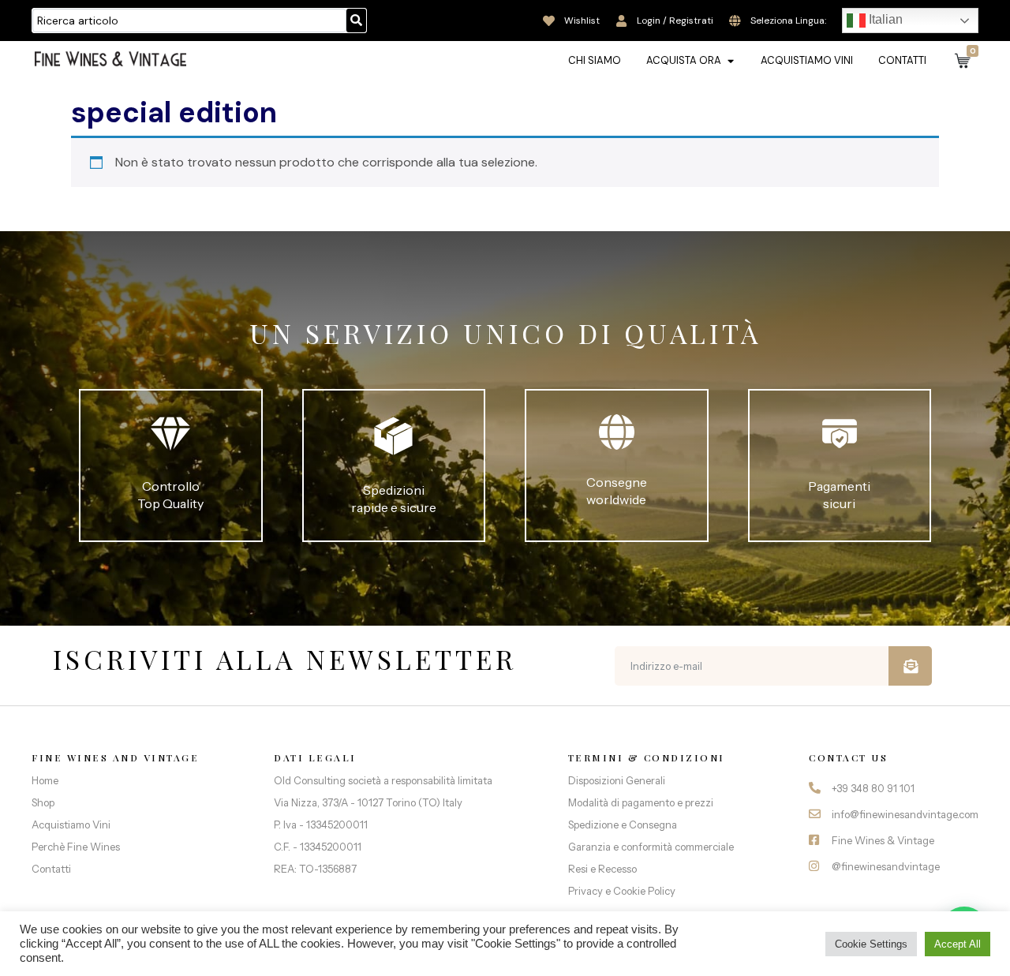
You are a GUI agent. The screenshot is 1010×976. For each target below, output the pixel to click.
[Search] (356, 20)
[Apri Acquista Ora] (730, 61)
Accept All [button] (957, 944)
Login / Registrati (675, 20)
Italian (884, 19)
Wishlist (582, 20)
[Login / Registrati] (621, 21)
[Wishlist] (549, 21)
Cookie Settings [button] (871, 944)
